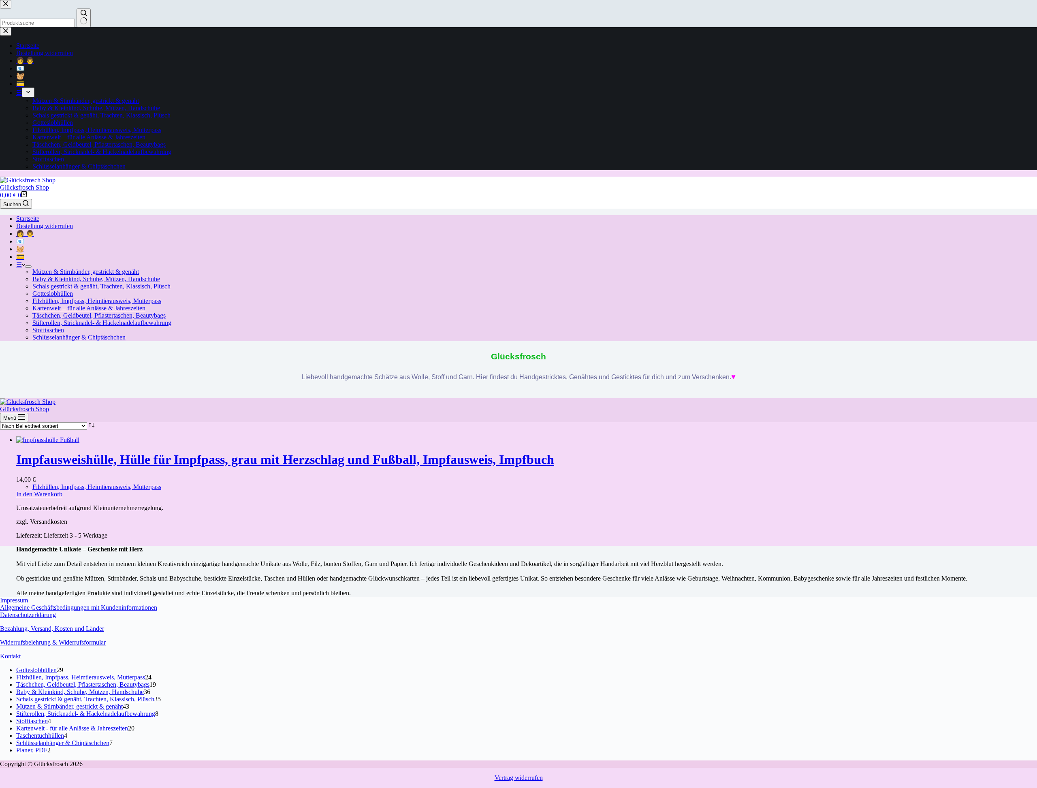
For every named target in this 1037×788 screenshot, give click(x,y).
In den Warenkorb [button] (39, 494)
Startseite (27, 218)
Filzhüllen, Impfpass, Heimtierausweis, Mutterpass (96, 300)
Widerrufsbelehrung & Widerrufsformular (53, 642)
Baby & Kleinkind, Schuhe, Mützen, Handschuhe (96, 278)
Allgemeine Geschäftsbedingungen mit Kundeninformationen (78, 607)
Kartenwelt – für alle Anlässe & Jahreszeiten (88, 308)
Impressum (14, 600)
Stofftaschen (48, 330)
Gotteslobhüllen (52, 293)
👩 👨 (25, 233)
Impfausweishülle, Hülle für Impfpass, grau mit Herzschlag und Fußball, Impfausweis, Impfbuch (285, 459)
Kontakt (10, 656)
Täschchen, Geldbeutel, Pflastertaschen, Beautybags (99, 315)
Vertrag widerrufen (519, 777)
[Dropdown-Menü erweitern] (28, 266)
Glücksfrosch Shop (24, 187)
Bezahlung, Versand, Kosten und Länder (52, 628)
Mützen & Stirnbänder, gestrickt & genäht (85, 271)
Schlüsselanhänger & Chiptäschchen (79, 337)
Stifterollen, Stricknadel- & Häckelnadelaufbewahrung (101, 322)
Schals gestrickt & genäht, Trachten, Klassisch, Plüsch (101, 286)
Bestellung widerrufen (44, 225)
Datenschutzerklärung (28, 614)
